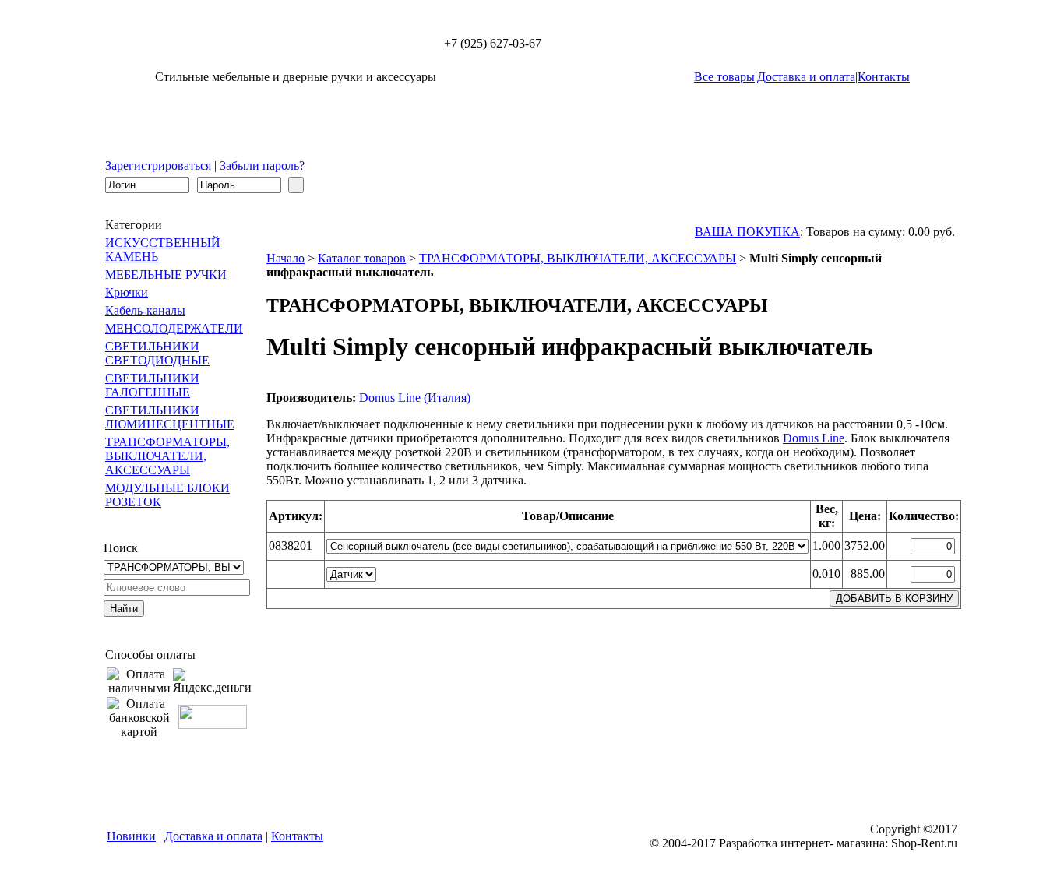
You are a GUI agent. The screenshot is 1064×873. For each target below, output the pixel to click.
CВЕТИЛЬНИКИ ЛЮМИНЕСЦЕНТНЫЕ (169, 417)
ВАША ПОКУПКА (747, 231)
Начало (285, 258)
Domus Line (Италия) (414, 397)
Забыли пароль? (262, 165)
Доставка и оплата (806, 76)
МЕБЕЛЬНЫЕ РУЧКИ (166, 274)
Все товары (724, 76)
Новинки (131, 836)
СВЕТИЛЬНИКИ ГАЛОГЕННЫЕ (152, 385)
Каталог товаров (362, 258)
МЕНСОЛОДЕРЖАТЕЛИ (174, 328)
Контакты (884, 76)
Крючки (126, 292)
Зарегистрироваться (158, 165)
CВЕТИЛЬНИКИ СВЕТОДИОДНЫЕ (157, 353)
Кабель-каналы (145, 310)
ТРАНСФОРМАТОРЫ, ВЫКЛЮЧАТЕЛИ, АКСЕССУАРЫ (167, 456)
